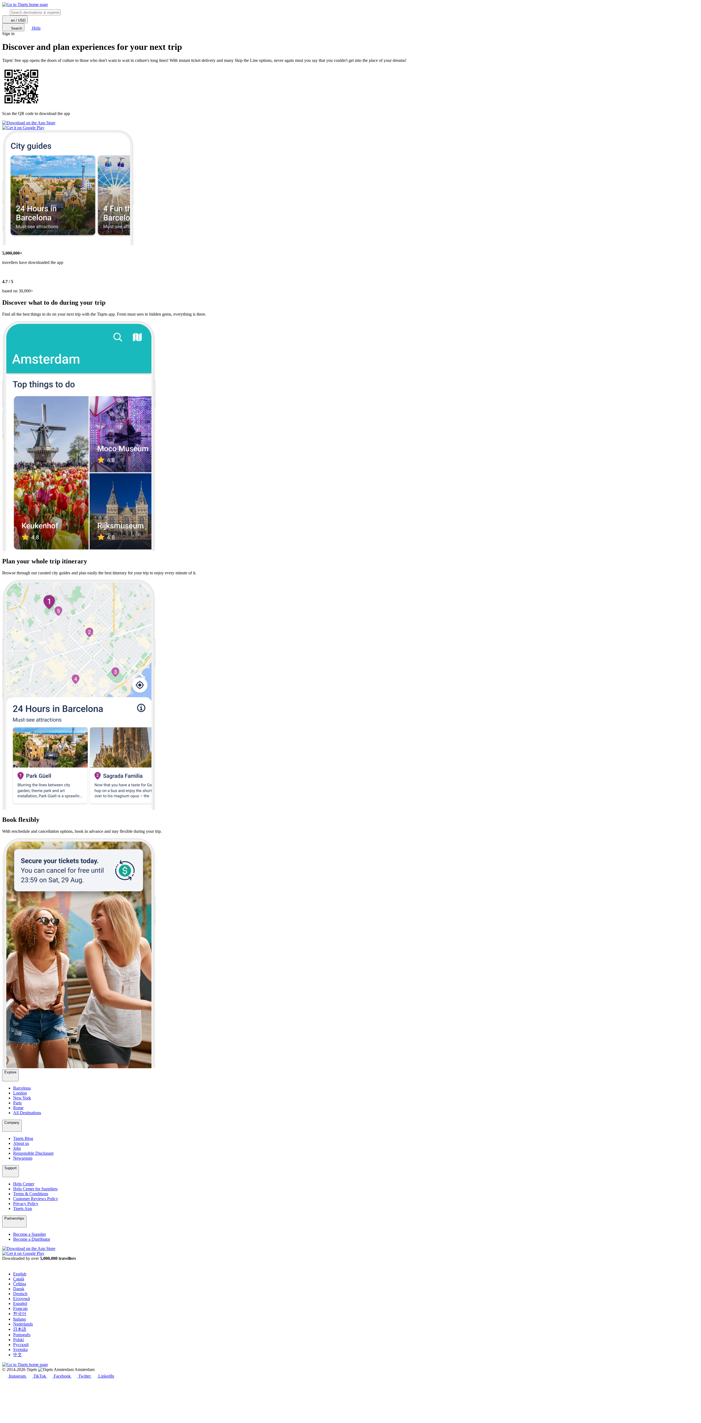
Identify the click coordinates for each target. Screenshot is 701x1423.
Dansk (18, 1288)
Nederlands (23, 1324)
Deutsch (20, 1293)
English (19, 1274)
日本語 (19, 1329)
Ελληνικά (21, 1298)
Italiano (19, 1319)
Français (20, 1308)
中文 (17, 1354)
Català (18, 1279)
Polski (18, 1339)
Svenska (20, 1349)
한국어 (19, 1313)
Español (20, 1303)
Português (21, 1334)
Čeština (19, 1283)
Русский (21, 1344)
